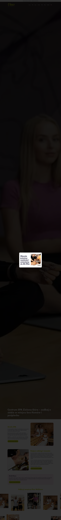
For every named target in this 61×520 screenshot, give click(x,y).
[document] (30, 260)
